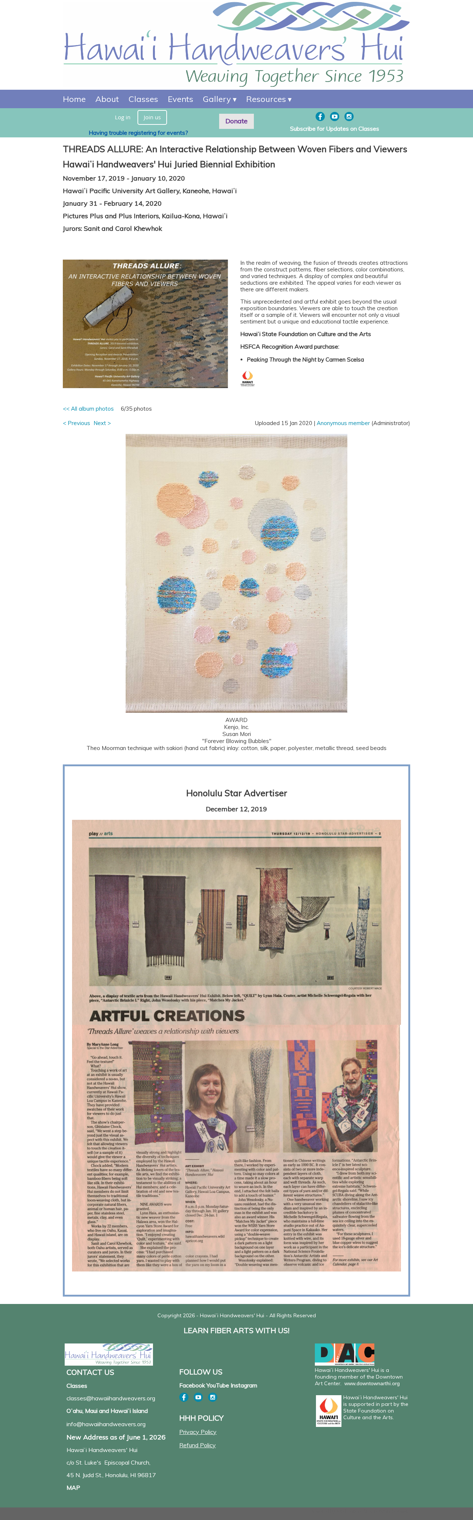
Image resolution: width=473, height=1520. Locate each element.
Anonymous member (343, 423)
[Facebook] (320, 116)
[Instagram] (349, 116)
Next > (102, 423)
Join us (152, 117)
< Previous (76, 423)
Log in (122, 117)
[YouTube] (334, 116)
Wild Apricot (349, 1511)
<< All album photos (88, 408)
